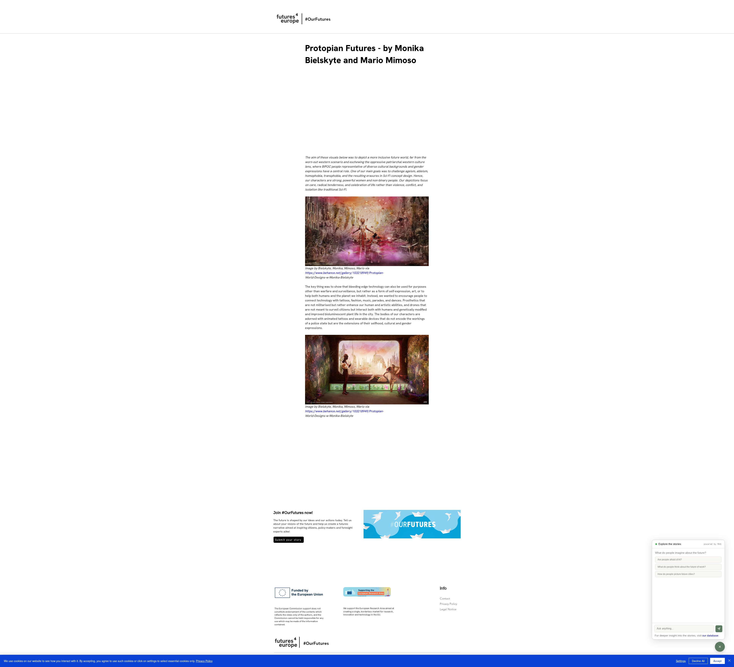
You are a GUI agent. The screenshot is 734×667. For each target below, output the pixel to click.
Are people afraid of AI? (670, 559)
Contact (445, 598)
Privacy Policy (448, 604)
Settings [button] (681, 661)
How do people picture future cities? (676, 574)
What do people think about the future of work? (682, 567)
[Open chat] (720, 647)
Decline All (698, 661)
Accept (717, 661)
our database (710, 635)
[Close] (729, 661)
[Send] (718, 628)
